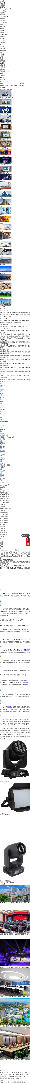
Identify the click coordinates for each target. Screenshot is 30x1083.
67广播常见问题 (5, 503)
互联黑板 (2, 78)
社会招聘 (2, 526)
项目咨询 (2, 882)
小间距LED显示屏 (5, 375)
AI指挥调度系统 (21, 346)
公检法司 (2, 62)
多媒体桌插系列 (19, 364)
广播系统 (27, 562)
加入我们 (2, 487)
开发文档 (2, 536)
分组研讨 (2, 76)
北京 (16, 556)
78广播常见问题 (5, 497)
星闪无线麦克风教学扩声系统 (21, 338)
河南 (13, 556)
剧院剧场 (2, 48)
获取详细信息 (10, 882)
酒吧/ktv (2, 58)
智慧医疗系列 (4, 358)
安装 (4, 564)
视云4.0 (15, 552)
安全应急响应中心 (5, 509)
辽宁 (22, 556)
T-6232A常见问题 (5, 499)
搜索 (17, 550)
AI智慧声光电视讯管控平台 (8, 352)
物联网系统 (3, 340)
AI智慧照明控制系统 (18, 367)
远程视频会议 (4, 324)
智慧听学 (2, 74)
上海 (7, 556)
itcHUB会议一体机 (5, 9)
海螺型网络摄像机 (15, 356)
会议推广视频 (4, 514)
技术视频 (2, 507)
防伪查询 (11, 1078)
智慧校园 (2, 54)
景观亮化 (27, 552)
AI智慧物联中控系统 (23, 342)
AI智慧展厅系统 (17, 371)
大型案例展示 (4, 512)
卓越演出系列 (4, 330)
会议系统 (2, 7)
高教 (1, 52)
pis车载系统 (3, 34)
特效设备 (19, 352)
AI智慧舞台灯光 (4, 350)
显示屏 (2, 373)
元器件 (2, 38)
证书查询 (18, 1078)
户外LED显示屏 (24, 375)
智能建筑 (2, 32)
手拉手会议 (21, 552)
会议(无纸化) (4, 318)
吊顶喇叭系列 (10, 379)
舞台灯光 (2, 25)
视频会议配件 (26, 326)
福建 (4, 556)
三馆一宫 (2, 66)
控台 (23, 352)
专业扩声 (2, 15)
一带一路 (2, 552)
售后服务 (2, 505)
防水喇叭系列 (18, 379)
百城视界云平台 (4, 72)
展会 (11, 560)
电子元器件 (3, 362)
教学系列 (2, 332)
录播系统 (2, 19)
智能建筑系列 (4, 342)
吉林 (25, 556)
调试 (1, 564)
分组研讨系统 (15, 336)
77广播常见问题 (5, 501)
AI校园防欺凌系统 (16, 312)
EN (10, 82)
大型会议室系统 (18, 554)
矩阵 (22, 562)
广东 (1, 556)
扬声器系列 (3, 377)
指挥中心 (2, 42)
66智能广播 (3, 314)
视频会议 (2, 5)
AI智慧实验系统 (17, 334)
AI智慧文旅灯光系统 (6, 367)
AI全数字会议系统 (16, 320)
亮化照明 (2, 27)
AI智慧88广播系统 (5, 312)
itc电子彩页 (3, 534)
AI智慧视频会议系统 (6, 326)
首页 (1, 566)
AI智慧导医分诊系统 (14, 360)
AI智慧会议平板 (17, 326)
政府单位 (2, 64)
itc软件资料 (3, 532)
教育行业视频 (4, 518)
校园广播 (2, 554)
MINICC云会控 (12, 342)
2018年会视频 (4, 522)
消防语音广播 (17, 314)
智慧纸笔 (2, 80)
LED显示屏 (3, 11)
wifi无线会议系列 (5, 320)
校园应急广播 (26, 312)
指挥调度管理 (4, 344)
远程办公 (26, 554)
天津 (19, 556)
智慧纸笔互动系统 (5, 336)
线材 (13, 364)
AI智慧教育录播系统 (6, 334)
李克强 (5, 560)
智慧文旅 (2, 60)
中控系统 (2, 21)
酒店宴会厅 (3, 50)
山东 (10, 556)
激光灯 (27, 352)
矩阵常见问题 (4, 493)
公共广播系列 (4, 310)
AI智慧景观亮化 (4, 365)
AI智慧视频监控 (4, 354)
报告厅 (2, 46)
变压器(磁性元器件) (6, 364)
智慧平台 (2, 369)
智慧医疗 (2, 56)
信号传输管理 (4, 17)
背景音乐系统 (10, 554)
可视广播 (9, 314)
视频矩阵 (2, 346)
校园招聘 (2, 528)
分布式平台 (3, 23)
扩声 (19, 562)
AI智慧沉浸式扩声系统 (15, 330)
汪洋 (1, 560)
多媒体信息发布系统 (6, 371)
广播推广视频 (4, 516)
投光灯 (26, 367)
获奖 (8, 560)
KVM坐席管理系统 (11, 346)
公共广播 (2, 13)
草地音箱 (2, 379)
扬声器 (2, 30)
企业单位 (13, 566)
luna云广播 (9, 552)
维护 (7, 564)
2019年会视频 (4, 520)
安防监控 (2, 36)
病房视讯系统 (4, 360)
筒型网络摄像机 (4, 356)
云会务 (2, 28)
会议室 (2, 44)
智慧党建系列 (8, 322)
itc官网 (2, 1)
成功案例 (6, 566)
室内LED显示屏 (15, 375)
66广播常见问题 (5, 495)
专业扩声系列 (4, 328)
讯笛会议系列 (17, 322)
